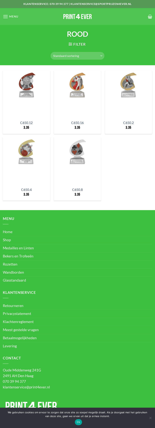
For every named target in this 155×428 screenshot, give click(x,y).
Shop (7, 240)
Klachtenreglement (18, 322)
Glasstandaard (14, 280)
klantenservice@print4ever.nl (26, 387)
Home (7, 232)
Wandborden (13, 272)
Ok (78, 421)
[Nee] (150, 419)
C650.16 (77, 123)
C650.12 (26, 123)
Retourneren (13, 306)
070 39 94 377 (59, 3)
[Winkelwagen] (150, 16)
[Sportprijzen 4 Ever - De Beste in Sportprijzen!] (77, 16)
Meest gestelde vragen (21, 330)
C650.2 (128, 123)
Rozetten (10, 264)
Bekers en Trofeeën (18, 256)
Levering (10, 346)
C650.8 (77, 190)
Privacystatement (17, 314)
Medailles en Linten (18, 248)
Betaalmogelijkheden (20, 338)
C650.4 (26, 190)
